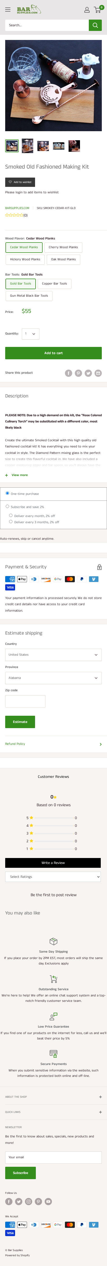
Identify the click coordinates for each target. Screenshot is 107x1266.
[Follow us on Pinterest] (38, 1201)
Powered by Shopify (17, 1255)
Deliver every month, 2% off (34, 516)
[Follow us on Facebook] (8, 1201)
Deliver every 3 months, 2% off (36, 522)
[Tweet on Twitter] (88, 373)
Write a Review (53, 862)
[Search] (95, 25)
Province (11, 667)
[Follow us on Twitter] (18, 1201)
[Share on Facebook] (68, 373)
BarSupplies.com (17, 208)
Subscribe (20, 1173)
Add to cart (53, 353)
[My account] (87, 10)
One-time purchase (24, 494)
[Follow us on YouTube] (48, 1201)
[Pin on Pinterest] (78, 373)
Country (11, 644)
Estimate (20, 721)
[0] (97, 10)
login (19, 192)
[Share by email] (98, 373)
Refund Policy (15, 744)
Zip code (11, 690)
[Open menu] (7, 9)
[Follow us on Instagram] (28, 1201)
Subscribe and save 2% (27, 507)
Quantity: (12, 333)
